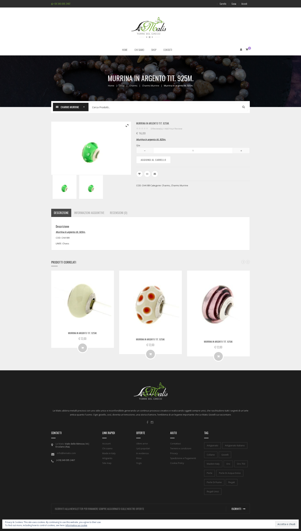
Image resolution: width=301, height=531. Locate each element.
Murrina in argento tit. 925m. (82, 333)
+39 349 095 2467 (61, 3)
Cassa (233, 3)
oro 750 (241, 463)
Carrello (223, 3)
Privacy (174, 453)
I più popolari (143, 448)
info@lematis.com (66, 453)
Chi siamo (107, 448)
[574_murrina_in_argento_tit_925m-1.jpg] (64, 187)
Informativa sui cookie (76, 525)
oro (228, 463)
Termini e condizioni (180, 448)
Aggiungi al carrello (153, 160)
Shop (122, 85)
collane (211, 454)
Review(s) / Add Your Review (166, 128)
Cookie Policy (177, 463)
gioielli (225, 454)
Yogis (139, 463)
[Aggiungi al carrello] (82, 348)
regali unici (213, 491)
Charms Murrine (150, 85)
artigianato (212, 445)
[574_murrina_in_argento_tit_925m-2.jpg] (91, 187)
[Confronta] (147, 174)
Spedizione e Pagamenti (183, 458)
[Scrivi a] (155, 174)
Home (111, 85)
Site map (106, 463)
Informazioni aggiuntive (89, 213)
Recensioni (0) (118, 213)
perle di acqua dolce (230, 473)
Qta (138, 145)
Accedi (244, 3)
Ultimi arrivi (142, 443)
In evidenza (142, 453)
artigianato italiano (235, 445)
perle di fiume (214, 482)
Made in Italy (109, 453)
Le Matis (60, 443)
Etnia (138, 458)
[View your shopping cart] (247, 49)
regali (231, 482)
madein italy (213, 463)
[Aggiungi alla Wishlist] (139, 174)
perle (209, 473)
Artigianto (107, 458)
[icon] (147, 422)
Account (106, 443)
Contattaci (175, 443)
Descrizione (61, 213)
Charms (133, 85)
